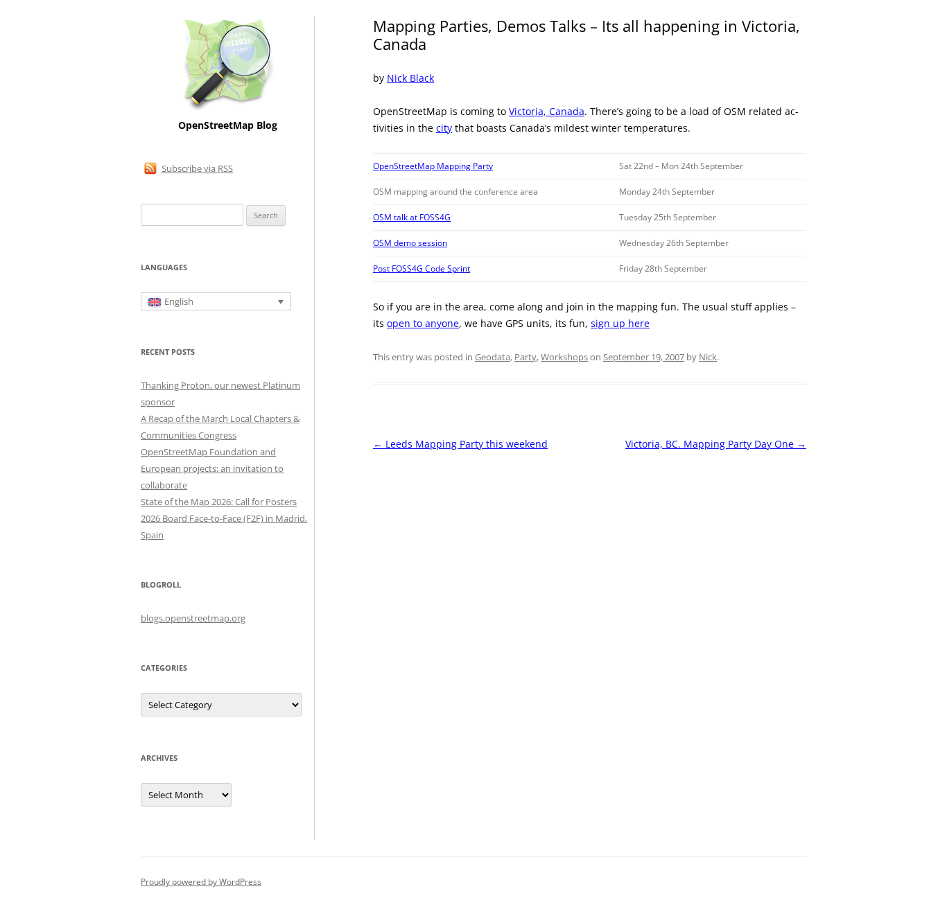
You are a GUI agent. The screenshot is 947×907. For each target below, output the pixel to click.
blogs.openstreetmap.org (193, 618)
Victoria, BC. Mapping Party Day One (715, 443)
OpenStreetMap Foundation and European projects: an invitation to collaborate (212, 468)
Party (525, 357)
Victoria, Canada (546, 111)
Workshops (564, 357)
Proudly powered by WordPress (201, 882)
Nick (708, 357)
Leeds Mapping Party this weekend (460, 443)
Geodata (492, 357)
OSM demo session (410, 243)
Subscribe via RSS (197, 168)
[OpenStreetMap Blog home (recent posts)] (228, 109)
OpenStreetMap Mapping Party (433, 166)
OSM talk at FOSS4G (412, 217)
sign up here (620, 323)
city (444, 127)
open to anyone (423, 323)
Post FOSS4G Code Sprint (421, 268)
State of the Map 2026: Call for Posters (219, 501)
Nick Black (410, 78)
